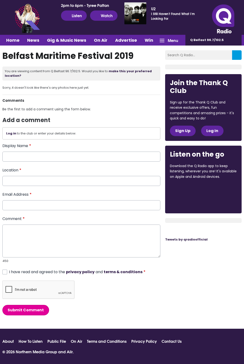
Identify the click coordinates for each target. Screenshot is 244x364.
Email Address (17, 194)
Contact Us (172, 341)
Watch (107, 15)
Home (13, 40)
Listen (77, 15)
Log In (212, 130)
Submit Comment (26, 310)
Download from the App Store (188, 189)
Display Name (16, 146)
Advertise (126, 40)
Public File (56, 341)
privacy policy (80, 272)
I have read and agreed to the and (77, 272)
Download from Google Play (188, 201)
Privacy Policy (144, 341)
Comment (13, 218)
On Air (100, 40)
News (33, 40)
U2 (153, 8)
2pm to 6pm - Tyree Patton (85, 5)
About (8, 341)
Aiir (70, 351)
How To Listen (31, 341)
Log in (11, 133)
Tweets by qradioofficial (186, 239)
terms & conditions (123, 272)
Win (149, 40)
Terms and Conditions (107, 341)
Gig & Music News (66, 40)
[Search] (237, 55)
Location (11, 170)
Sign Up (182, 130)
